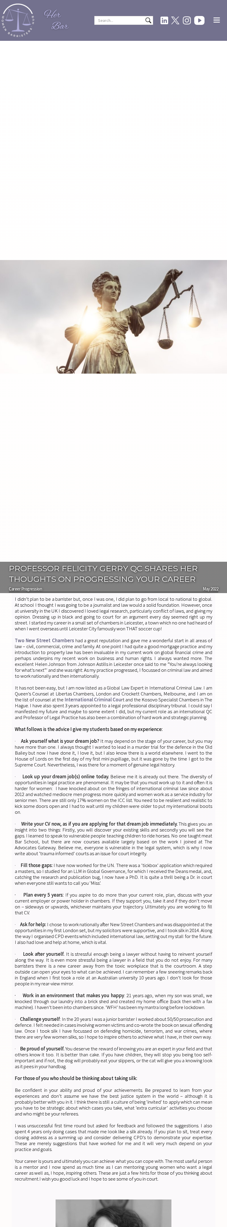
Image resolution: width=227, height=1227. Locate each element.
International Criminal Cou (93, 699)
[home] (18, 20)
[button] (216, 20)
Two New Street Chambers (44, 640)
